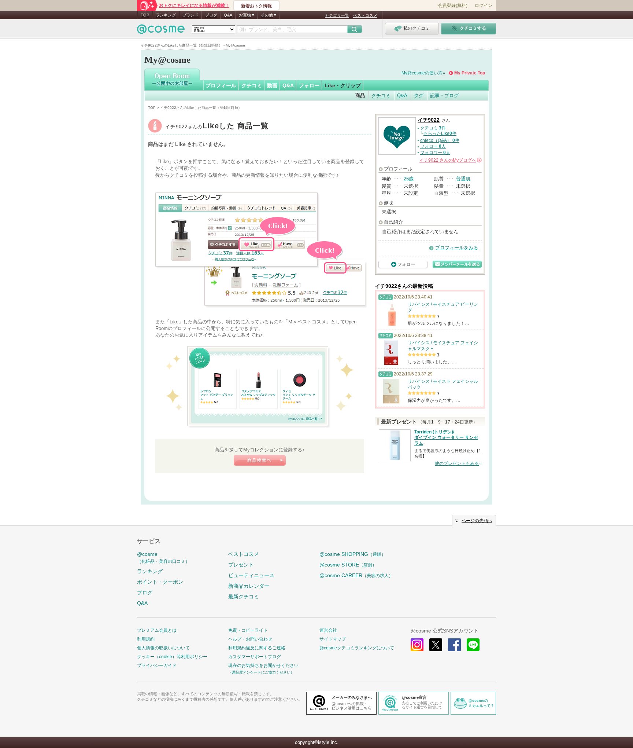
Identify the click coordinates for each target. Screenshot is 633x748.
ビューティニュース (251, 575)
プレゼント (241, 565)
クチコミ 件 (433, 128)
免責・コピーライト (248, 630)
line (473, 644)
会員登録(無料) (452, 5)
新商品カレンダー (248, 586)
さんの (450, 160)
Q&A (228, 15)
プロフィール (221, 85)
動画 (272, 85)
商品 (360, 95)
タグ (418, 95)
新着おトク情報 (256, 5)
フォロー (309, 85)
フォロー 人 (433, 146)
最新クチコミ (243, 597)
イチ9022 (217, 126)
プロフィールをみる (456, 247)
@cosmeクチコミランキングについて (356, 647)
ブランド (190, 15)
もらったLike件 (439, 133)
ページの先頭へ (477, 520)
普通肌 (463, 179)
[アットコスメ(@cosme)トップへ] (161, 31)
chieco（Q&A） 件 (439, 140)
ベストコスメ (365, 15)
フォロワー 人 (435, 152)
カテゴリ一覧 (337, 15)
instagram (417, 644)
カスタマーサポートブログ (254, 656)
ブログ (211, 15)
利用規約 (146, 639)
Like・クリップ (343, 85)
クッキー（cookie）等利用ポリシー (172, 656)
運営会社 (328, 630)
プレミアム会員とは (157, 630)
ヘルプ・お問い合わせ (250, 639)
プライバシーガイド (157, 665)
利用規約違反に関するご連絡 (256, 647)
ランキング (166, 15)
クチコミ (251, 85)
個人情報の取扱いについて (163, 647)
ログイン (483, 5)
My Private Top (469, 73)
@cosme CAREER (356, 575)
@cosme (163, 557)
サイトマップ (332, 639)
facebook (454, 644)
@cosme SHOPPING (352, 554)
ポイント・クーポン (160, 582)
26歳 (409, 179)
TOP (145, 15)
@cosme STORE (348, 565)
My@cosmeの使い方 (422, 73)
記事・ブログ (444, 95)
